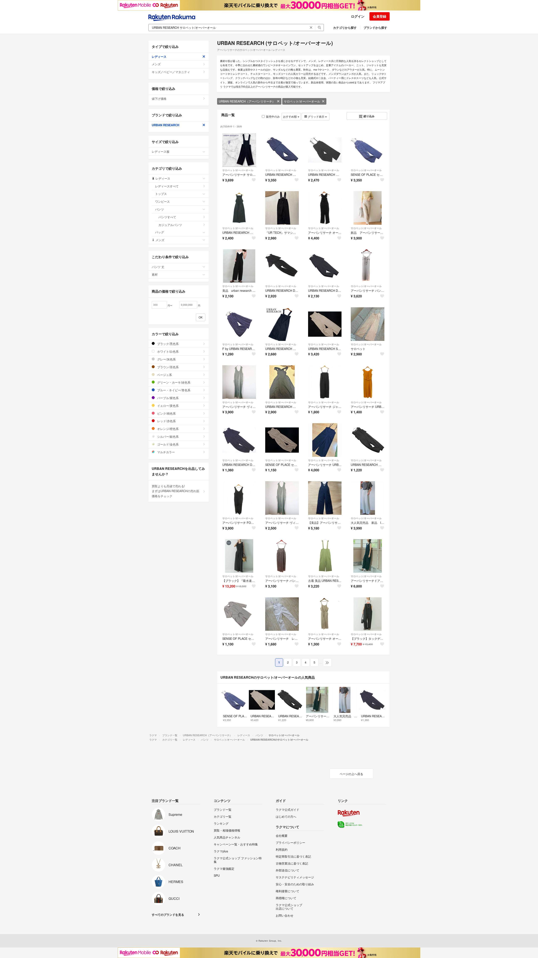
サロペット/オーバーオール (302, 101)
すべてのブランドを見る (168, 914)
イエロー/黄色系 (167, 405)
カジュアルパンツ (170, 225)
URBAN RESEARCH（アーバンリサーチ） (247, 101)
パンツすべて (167, 217)
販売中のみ (273, 116)
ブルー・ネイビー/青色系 (173, 390)
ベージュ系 (164, 375)
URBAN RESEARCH (165, 125)
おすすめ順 (290, 116)
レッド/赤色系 (166, 421)
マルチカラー (165, 452)
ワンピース (162, 201)
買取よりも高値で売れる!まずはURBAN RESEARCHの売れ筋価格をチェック (175, 491)
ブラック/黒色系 (167, 344)
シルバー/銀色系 (167, 436)
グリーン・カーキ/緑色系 (173, 382)
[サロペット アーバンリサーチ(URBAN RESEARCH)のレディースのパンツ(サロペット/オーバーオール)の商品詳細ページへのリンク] (367, 324)
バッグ (159, 232)
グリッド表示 (316, 116)
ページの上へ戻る (351, 774)
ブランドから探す (375, 27)
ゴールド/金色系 (167, 444)
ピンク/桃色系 (166, 413)
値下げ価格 (159, 98)
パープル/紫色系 (167, 398)
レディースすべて (167, 186)
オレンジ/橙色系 (167, 429)
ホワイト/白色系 (167, 351)
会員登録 (379, 16)
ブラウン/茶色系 (167, 367)
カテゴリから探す (345, 27)
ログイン (357, 16)
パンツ (159, 209)
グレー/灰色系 (166, 359)
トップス (161, 194)
